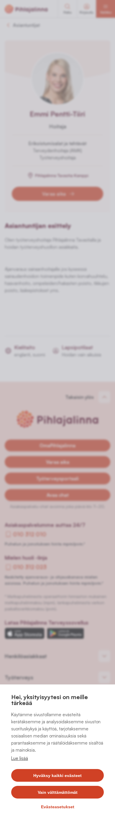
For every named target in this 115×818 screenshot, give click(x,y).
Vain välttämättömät (58, 792)
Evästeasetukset (57, 806)
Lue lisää (19, 758)
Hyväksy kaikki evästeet (57, 775)
